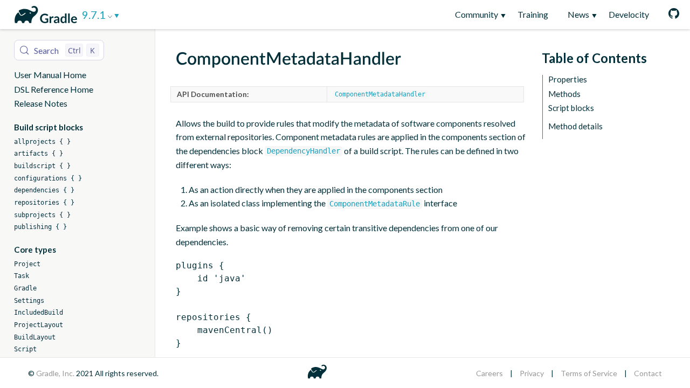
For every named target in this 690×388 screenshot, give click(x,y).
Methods (564, 94)
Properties (567, 79)
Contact (648, 373)
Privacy (532, 373)
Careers (489, 373)
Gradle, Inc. (56, 373)
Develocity (629, 14)
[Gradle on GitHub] (669, 14)
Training (533, 14)
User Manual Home (50, 75)
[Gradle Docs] (43, 13)
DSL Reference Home (53, 89)
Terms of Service (589, 373)
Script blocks (571, 108)
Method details (575, 126)
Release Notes (40, 103)
